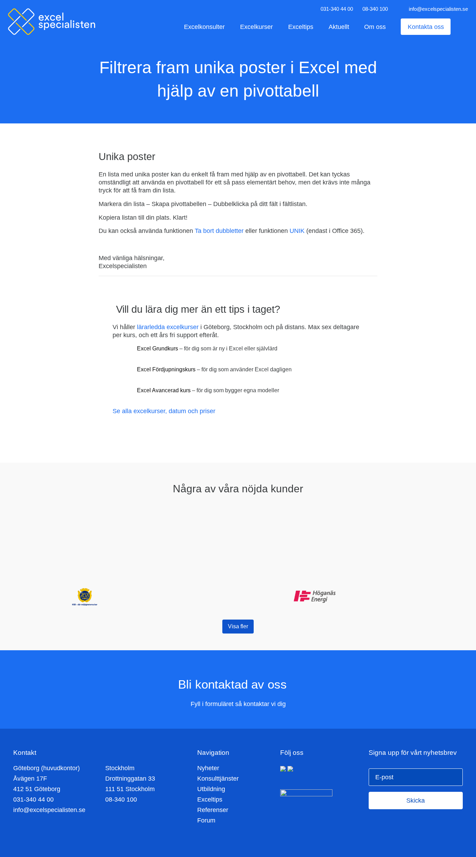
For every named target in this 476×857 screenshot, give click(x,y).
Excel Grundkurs (157, 348)
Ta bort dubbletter (219, 230)
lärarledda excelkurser (168, 327)
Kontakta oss (426, 26)
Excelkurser (256, 26)
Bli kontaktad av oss (234, 684)
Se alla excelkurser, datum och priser (164, 411)
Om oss (375, 26)
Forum (206, 820)
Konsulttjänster (218, 778)
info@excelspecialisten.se (438, 9)
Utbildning (211, 789)
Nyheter (208, 768)
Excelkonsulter (204, 26)
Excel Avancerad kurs (164, 390)
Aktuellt (339, 26)
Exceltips (300, 26)
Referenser (212, 809)
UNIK (297, 230)
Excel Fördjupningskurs (166, 369)
